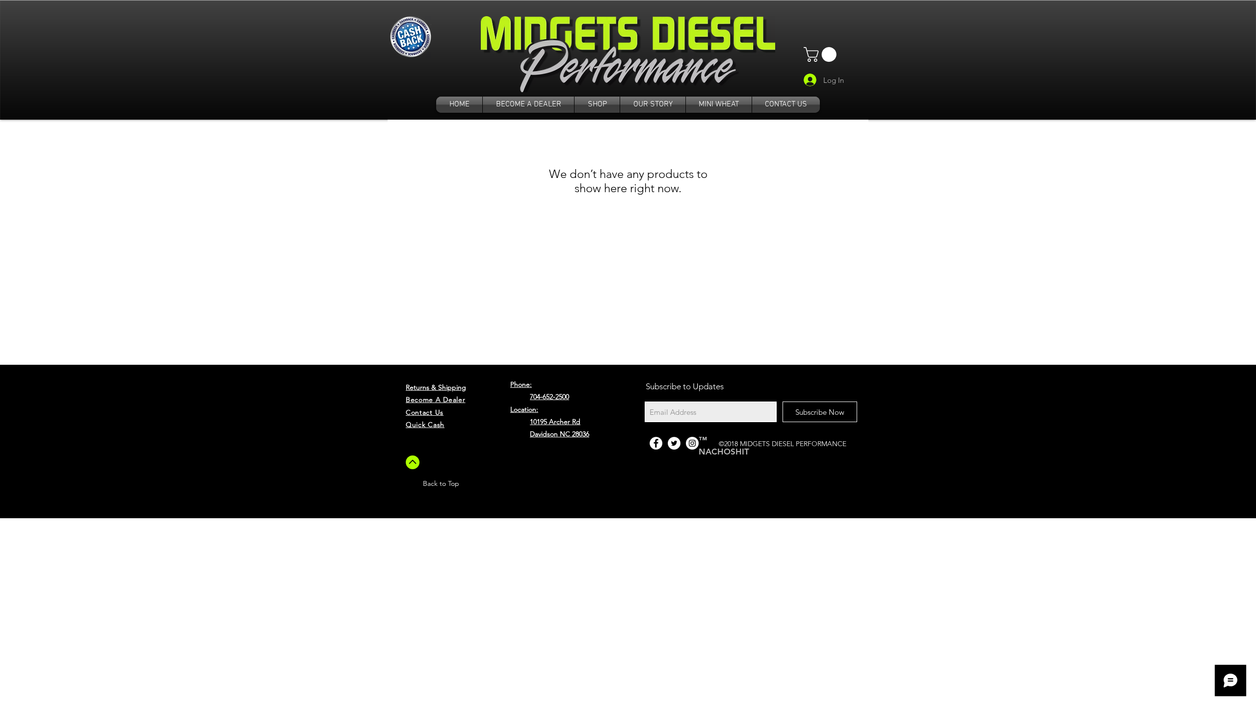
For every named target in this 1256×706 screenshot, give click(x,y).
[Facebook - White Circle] (656, 443)
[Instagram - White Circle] (692, 443)
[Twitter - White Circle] (674, 443)
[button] (822, 54)
